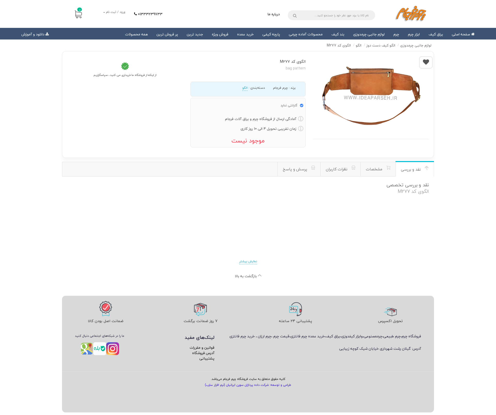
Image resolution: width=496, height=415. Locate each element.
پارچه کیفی (271, 34)
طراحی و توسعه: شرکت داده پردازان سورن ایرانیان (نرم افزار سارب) (248, 385)
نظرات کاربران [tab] (337, 169)
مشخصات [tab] (375, 169)
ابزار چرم (414, 34)
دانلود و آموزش (32, 34)
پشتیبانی (206, 358)
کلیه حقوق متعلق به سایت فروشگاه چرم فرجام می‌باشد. (248, 379)
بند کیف (337, 34)
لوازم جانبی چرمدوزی (369, 34)
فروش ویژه (220, 34)
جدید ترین (195, 34)
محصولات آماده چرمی (306, 34)
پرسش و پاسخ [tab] (295, 169)
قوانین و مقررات (202, 347)
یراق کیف (436, 34)
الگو (244, 88)
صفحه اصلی (461, 34)
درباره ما (273, 14)
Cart (80, 9)
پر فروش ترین (167, 34)
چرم (396, 34)
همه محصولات (136, 34)
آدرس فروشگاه (203, 353)
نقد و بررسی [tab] (411, 169)
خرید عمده (245, 34)
